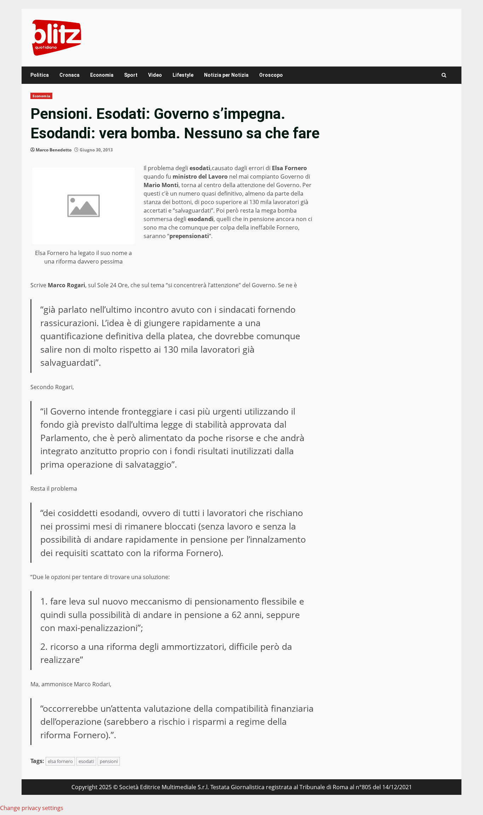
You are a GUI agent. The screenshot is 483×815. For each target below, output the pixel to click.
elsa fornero (60, 761)
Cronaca (69, 75)
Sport (131, 75)
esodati (86, 761)
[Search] (444, 75)
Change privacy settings (31, 808)
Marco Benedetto (53, 150)
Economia (102, 75)
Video (155, 75)
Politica (39, 75)
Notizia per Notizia (226, 75)
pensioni (109, 761)
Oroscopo (271, 75)
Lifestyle (183, 75)
